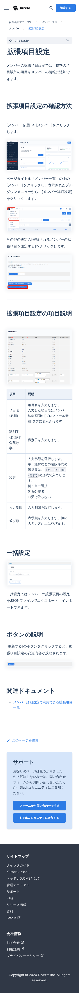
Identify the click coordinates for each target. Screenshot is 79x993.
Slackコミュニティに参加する (39, 817)
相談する (65, 7)
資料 (10, 911)
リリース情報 (16, 905)
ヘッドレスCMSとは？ (23, 878)
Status (11, 918)
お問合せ (13, 942)
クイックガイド (18, 865)
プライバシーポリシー (23, 956)
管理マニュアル (18, 885)
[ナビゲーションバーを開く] (6, 8)
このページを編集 (25, 740)
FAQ (10, 898)
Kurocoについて (19, 872)
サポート (13, 891)
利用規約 (13, 949)
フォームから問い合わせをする (39, 805)
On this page (19, 40)
